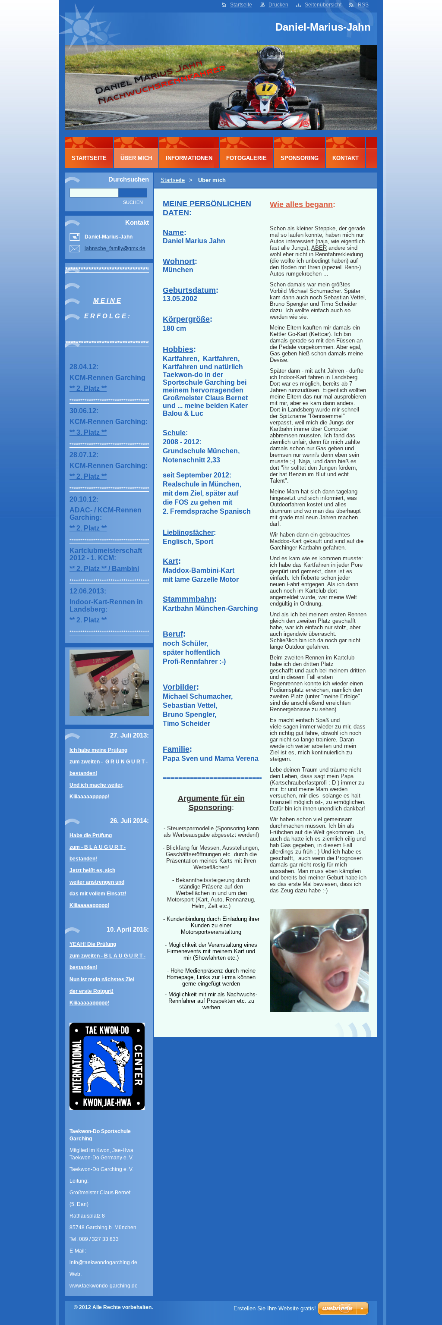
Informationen (189, 158)
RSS (363, 4)
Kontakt (345, 158)
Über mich (136, 158)
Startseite (241, 4)
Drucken (278, 4)
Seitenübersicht (323, 4)
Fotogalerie (246, 158)
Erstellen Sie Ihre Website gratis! (275, 1308)
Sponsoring (300, 158)
